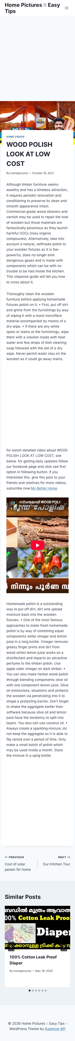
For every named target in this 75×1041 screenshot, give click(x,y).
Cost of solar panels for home (18, 864)
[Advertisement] (37, 55)
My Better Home (44, 488)
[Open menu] (66, 8)
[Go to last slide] (11, 946)
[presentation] (37, 927)
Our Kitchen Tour (56, 861)
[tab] (30, 991)
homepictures (19, 173)
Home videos (15, 136)
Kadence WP (55, 1029)
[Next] (64, 946)
